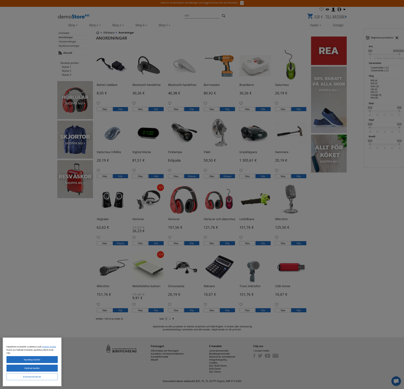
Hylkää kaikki (32, 368)
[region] (32, 361)
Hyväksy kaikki (32, 359)
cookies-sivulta (49, 346)
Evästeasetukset (32, 376)
